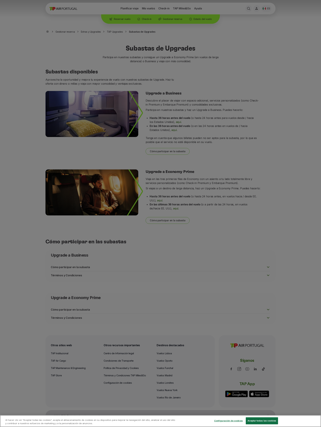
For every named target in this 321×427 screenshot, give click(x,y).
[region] (160, 421)
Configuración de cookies (228, 420)
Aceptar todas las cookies (262, 420)
